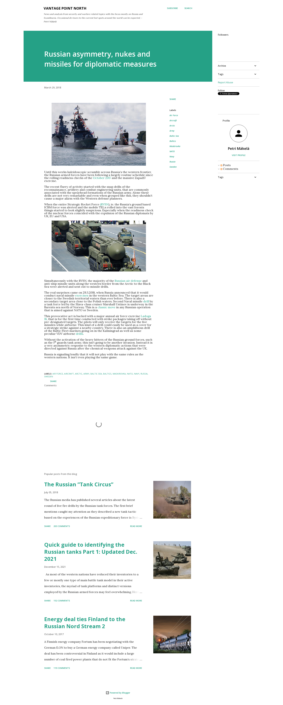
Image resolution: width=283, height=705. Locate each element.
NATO (172, 151)
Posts (226, 165)
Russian (120, 281)
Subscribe (172, 8)
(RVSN (104, 204)
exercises (81, 295)
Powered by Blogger (119, 692)
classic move (106, 307)
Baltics (173, 141)
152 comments (62, 600)
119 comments (62, 668)
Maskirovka (175, 146)
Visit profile (239, 155)
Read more (136, 526)
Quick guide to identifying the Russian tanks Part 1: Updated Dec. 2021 (90, 551)
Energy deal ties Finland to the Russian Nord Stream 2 (84, 623)
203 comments (62, 526)
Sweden (173, 166)
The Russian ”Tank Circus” (78, 484)
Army (172, 130)
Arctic (172, 125)
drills (79, 334)
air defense (134, 281)
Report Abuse (225, 82)
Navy (172, 156)
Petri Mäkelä (238, 148)
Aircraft (173, 120)
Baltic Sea (174, 135)
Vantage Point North (65, 8)
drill (146, 301)
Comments (230, 169)
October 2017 (102, 178)
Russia (172, 161)
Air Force (174, 115)
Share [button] (173, 99)
